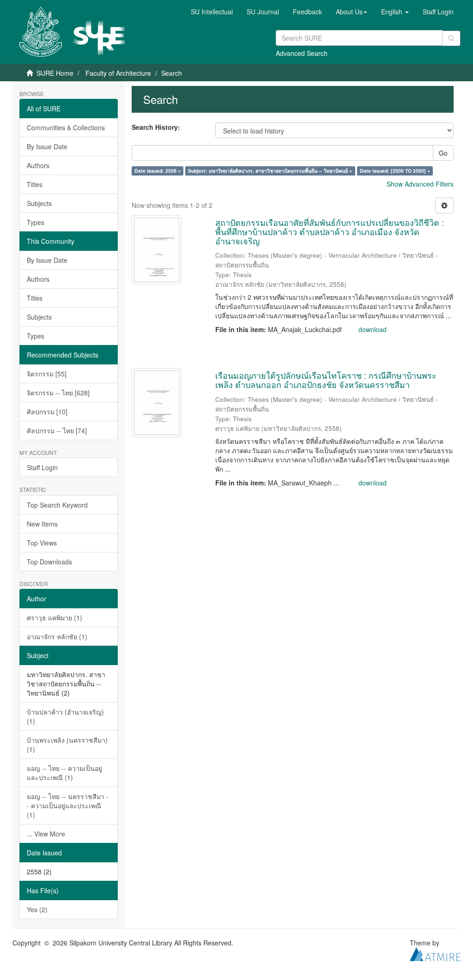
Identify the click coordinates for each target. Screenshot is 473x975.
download (372, 329)
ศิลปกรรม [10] (47, 411)
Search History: (156, 127)
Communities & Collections (66, 127)
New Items (42, 523)
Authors (38, 165)
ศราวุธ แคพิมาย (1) (54, 617)
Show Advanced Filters (420, 183)
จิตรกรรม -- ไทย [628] (58, 392)
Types (35, 222)
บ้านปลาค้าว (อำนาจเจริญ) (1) (65, 716)
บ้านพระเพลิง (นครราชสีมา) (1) (67, 744)
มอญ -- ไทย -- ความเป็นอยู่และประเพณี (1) (64, 772)
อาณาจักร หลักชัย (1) (57, 636)
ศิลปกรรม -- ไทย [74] (57, 430)
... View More (46, 833)
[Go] (451, 38)
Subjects (39, 203)
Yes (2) (37, 909)
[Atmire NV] (435, 952)
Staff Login (42, 467)
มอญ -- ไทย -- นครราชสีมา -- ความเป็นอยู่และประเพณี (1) (68, 805)
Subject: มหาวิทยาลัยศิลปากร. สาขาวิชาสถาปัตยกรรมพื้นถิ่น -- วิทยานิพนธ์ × (270, 170)
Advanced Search (301, 53)
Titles (34, 184)
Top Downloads (49, 561)
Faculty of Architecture (118, 73)
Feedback (307, 11)
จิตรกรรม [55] (47, 373)
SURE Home (54, 73)
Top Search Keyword (57, 504)
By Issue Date (47, 146)
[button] (351, 11)
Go (443, 152)
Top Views (42, 542)
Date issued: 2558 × (157, 170)
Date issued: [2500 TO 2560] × (395, 170)
